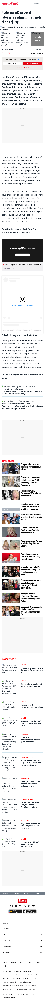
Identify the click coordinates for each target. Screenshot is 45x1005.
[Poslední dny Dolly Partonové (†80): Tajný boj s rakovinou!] (11, 495)
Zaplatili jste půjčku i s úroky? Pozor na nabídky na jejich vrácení (30, 556)
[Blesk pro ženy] (10, 5)
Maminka (5, 893)
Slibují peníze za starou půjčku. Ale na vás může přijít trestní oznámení (30, 506)
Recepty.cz (25, 734)
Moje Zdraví (25, 820)
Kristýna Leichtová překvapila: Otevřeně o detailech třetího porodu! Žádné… (30, 597)
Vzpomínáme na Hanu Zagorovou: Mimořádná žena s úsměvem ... (31, 762)
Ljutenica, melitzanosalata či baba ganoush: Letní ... (31, 739)
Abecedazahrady (27, 799)
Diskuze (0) (6, 53)
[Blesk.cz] (22, 901)
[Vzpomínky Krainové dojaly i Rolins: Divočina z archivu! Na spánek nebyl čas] (11, 611)
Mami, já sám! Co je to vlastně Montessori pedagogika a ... (30, 783)
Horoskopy (27, 893)
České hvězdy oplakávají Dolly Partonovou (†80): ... (32, 685)
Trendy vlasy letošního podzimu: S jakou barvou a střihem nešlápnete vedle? (22, 407)
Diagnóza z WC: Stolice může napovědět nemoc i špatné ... (31, 825)
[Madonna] (35, 33)
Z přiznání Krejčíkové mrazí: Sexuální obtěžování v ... (30, 844)
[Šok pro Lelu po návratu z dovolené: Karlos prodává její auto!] (11, 468)
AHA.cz (23, 718)
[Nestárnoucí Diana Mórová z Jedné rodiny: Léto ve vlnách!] (11, 545)
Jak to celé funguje (22, 67)
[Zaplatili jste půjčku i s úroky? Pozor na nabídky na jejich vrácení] (11, 558)
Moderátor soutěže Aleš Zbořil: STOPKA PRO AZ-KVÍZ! (31, 723)
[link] (11, 906)
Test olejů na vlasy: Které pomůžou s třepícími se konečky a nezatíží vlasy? (22, 392)
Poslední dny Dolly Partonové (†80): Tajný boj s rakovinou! (31, 493)
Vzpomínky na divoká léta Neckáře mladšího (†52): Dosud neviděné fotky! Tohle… (30, 571)
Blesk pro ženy (27, 757)
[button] (15, 911)
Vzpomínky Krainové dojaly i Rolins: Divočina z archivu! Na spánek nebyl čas (31, 610)
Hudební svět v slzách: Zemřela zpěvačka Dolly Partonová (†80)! (30, 530)
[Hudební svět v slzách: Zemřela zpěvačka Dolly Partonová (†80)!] (11, 532)
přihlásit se (36, 3)
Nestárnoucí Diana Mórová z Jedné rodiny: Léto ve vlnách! (31, 543)
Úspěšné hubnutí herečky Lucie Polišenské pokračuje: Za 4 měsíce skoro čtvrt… (31, 584)
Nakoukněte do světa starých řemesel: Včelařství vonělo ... (30, 804)
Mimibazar (25, 778)
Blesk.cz (24, 665)
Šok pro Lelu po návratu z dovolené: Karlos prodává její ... (32, 670)
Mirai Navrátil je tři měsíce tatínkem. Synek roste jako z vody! (31, 517)
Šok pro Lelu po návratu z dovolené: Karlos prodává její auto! (31, 467)
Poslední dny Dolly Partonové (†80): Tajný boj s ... (32, 707)
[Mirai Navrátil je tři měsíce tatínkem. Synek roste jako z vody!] (11, 518)
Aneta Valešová (7, 49)
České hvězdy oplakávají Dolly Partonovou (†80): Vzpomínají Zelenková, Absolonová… (30, 481)
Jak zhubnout (16, 893)
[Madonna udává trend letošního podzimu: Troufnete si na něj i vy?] (22, 29)
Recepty (38, 893)
